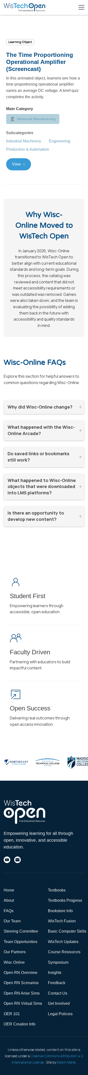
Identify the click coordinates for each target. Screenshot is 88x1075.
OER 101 (12, 1014)
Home (9, 890)
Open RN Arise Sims (22, 993)
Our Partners (15, 952)
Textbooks (57, 890)
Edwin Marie (66, 1062)
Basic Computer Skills (67, 931)
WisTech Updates (63, 942)
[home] (24, 7)
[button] (81, 7)
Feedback (56, 983)
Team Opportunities (20, 942)
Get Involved (59, 1003)
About (9, 900)
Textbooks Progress (65, 900)
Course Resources (64, 952)
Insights (54, 972)
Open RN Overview (20, 972)
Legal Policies (60, 1014)
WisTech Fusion (62, 921)
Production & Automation (27, 149)
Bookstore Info (60, 911)
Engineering (59, 141)
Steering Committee (21, 931)
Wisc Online (14, 962)
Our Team (12, 921)
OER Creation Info (19, 1024)
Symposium (58, 962)
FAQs (8, 911)
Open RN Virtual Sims (23, 1003)
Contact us (57, 993)
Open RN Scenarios (21, 983)
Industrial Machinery (23, 141)
